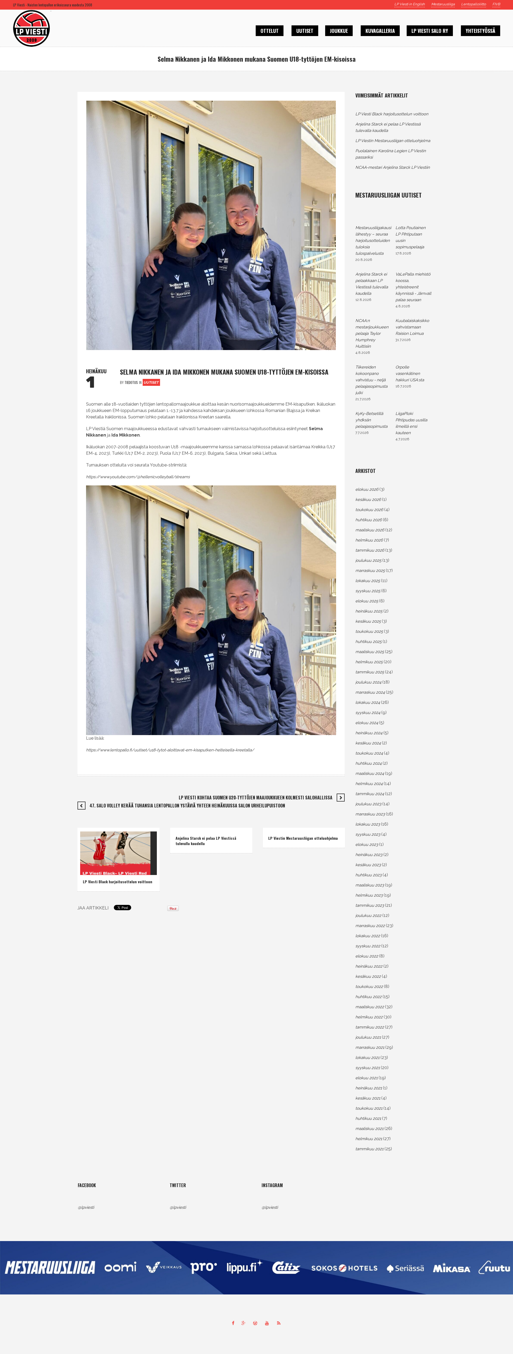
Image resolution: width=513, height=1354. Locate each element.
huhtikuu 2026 (368, 519)
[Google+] (245, 1323)
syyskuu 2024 (367, 712)
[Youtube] (268, 1323)
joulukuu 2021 (368, 1037)
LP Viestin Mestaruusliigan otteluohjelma (303, 838)
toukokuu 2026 (369, 509)
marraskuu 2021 (369, 1047)
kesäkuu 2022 (368, 976)
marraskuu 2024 (370, 692)
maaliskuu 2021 (369, 1128)
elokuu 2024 (366, 722)
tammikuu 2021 (369, 1149)
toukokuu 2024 (369, 753)
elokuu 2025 (366, 601)
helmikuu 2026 (369, 540)
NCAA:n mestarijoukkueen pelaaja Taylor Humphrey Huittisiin (371, 333)
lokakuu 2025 (367, 580)
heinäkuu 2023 (368, 854)
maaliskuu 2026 (369, 530)
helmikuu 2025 (369, 662)
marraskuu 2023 (370, 814)
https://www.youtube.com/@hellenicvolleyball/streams (138, 476)
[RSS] (280, 1323)
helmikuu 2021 (368, 1138)
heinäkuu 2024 (368, 733)
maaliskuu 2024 (369, 773)
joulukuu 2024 (368, 682)
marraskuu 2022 (370, 925)
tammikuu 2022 (369, 1027)
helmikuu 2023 (369, 895)
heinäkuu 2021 (368, 1088)
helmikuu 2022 (369, 1017)
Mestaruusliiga (443, 4)
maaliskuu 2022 (369, 1006)
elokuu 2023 (366, 844)
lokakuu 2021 (367, 1057)
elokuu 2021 (366, 1078)
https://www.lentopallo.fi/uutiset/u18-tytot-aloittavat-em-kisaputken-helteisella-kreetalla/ (170, 750)
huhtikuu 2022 (368, 996)
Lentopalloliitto (473, 4)
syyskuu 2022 (367, 946)
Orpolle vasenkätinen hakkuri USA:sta (409, 373)
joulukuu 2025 (368, 560)
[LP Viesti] (256, 1267)
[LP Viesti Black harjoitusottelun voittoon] (115, 853)
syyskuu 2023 (367, 834)
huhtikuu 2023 (368, 875)
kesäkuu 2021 (367, 1098)
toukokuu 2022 (369, 986)
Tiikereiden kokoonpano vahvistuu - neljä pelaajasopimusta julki (371, 380)
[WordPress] (256, 1323)
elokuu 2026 (366, 489)
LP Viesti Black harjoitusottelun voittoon (117, 881)
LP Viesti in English (409, 4)
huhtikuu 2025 (368, 641)
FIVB (496, 4)
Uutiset (150, 382)
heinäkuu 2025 (368, 611)
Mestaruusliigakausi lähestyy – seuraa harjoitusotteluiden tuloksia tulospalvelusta (373, 240)
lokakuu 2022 (367, 935)
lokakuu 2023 (367, 824)
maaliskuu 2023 (369, 885)
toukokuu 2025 (369, 631)
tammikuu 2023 (369, 905)
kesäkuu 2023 (368, 864)
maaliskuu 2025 (369, 651)
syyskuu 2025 (367, 590)
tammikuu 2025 (369, 672)
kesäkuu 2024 (368, 743)
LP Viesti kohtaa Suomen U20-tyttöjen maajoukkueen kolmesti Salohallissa (255, 797)
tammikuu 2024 (369, 793)
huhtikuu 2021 (368, 1118)
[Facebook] (233, 1323)
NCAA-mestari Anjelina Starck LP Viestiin (392, 167)
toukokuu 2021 (368, 1108)
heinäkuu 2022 (368, 966)
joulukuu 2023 (368, 804)
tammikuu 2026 (369, 550)
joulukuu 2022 (368, 915)
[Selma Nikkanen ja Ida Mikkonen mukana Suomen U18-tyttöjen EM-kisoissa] (211, 225)
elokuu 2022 (366, 956)
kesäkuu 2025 (368, 621)
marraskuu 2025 (370, 570)
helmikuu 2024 (369, 783)
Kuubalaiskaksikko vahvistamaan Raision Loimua (412, 327)
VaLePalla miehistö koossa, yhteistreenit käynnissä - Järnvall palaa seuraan (413, 287)
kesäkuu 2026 (368, 499)
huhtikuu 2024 (368, 763)
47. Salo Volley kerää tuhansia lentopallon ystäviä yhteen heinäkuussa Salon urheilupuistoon (187, 805)
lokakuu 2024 (367, 702)
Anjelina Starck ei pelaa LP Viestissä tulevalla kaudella (206, 840)
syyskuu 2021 (367, 1067)
